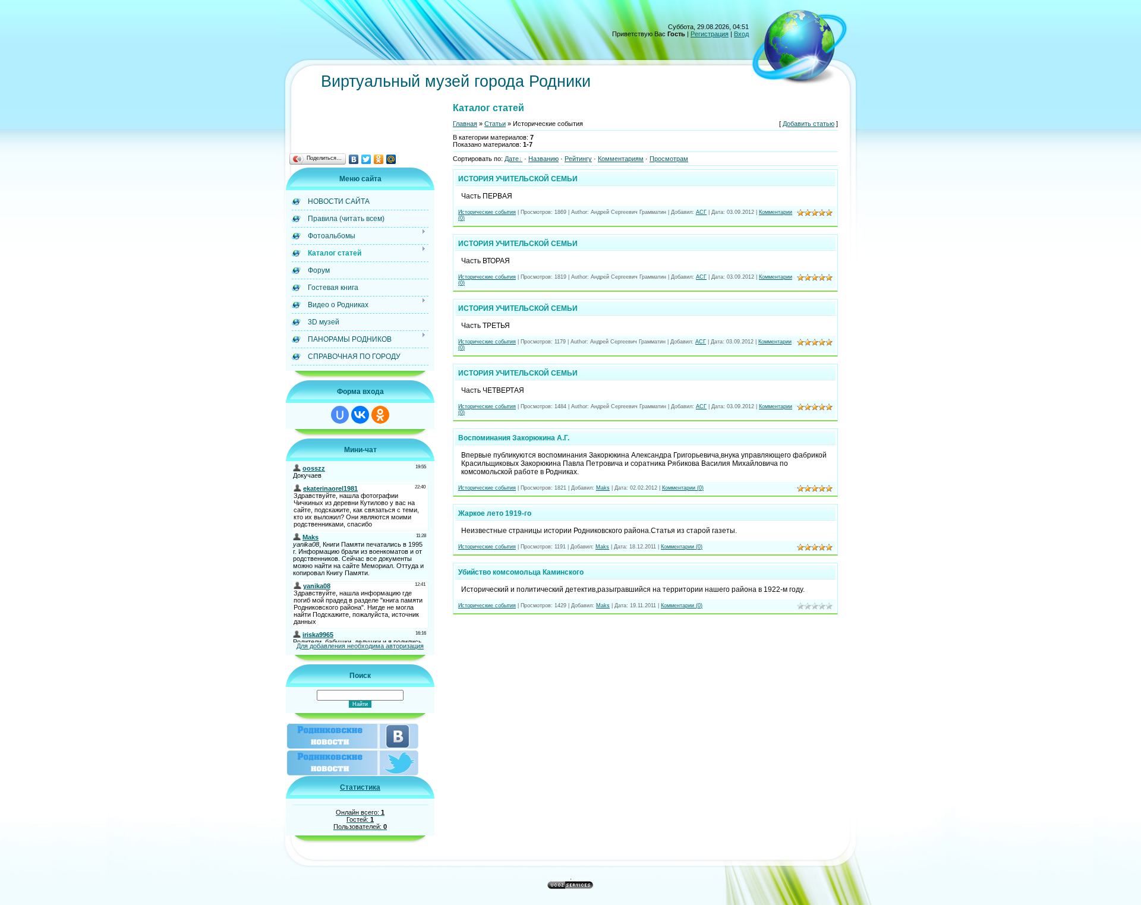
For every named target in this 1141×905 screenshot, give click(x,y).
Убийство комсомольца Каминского (521, 572)
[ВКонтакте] (354, 159)
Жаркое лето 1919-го (494, 513)
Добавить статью (808, 123)
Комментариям (621, 158)
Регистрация (710, 33)
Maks (603, 488)
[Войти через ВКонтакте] (360, 415)
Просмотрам (669, 158)
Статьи (495, 123)
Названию (543, 158)
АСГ (701, 212)
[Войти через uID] (340, 415)
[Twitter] (366, 159)
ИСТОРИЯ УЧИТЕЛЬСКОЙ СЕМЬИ (518, 179)
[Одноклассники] (379, 159)
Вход (741, 33)
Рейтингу (578, 158)
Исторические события (487, 212)
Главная (465, 123)
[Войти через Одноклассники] (380, 415)
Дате (512, 158)
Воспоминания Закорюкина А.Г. (513, 438)
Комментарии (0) (683, 488)
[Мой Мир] (391, 159)
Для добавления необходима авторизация (360, 645)
